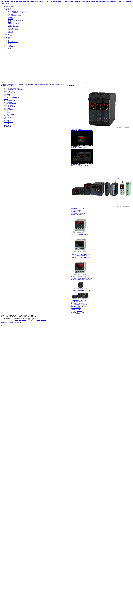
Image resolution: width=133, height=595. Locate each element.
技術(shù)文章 (11, 46)
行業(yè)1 (10, 39)
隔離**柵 (6, 119)
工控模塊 (6, 123)
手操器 (6, 111)
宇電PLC (6, 116)
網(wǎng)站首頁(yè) (9, 6)
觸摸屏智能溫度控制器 (13, 23)
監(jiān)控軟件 (7, 126)
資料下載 (6, 40)
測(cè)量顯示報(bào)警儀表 (14, 16)
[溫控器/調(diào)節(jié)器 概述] (101, 207)
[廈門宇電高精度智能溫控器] (78, 301)
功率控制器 (10, 14)
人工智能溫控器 (12, 25)
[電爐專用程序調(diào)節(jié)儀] (79, 305)
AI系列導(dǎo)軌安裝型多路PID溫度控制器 (81, 130)
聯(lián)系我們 (7, 48)
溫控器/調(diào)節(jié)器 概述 (78, 208)
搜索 (85, 82)
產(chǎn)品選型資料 (13, 42)
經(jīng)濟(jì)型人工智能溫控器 (78, 300)
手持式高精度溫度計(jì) (13, 32)
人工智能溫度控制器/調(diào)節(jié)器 (80, 254)
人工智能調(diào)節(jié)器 (14, 26)
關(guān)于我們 (8, 8)
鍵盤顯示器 (10, 17)
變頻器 (9, 22)
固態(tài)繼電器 (8, 125)
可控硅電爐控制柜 (8, 122)
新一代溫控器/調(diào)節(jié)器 (15, 11)
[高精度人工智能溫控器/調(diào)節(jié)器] (81, 278)
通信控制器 (10, 19)
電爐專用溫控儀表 (75, 212)
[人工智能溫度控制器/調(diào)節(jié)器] (80, 253)
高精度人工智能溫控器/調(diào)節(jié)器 (80, 280)
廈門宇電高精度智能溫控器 (77, 303)
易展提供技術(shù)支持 (6, 322)
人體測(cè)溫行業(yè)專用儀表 (15, 20)
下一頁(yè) (80, 311)
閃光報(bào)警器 (8, 120)
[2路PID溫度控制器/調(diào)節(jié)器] (80, 233)
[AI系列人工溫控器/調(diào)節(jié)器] (82, 164)
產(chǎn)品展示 (8, 9)
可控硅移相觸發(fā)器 (9, 117)
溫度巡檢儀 (10, 31)
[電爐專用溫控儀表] (76, 210)
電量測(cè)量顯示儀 (9, 114)
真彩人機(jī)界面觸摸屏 (13, 29)
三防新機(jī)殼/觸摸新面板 (77, 215)
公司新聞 (10, 35)
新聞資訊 (6, 34)
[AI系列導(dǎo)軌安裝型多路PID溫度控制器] (101, 129)
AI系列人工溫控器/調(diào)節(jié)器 (79, 165)
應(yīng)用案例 (7, 37)
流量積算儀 (7, 112)
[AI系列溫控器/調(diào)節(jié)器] (82, 146)
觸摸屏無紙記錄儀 (12, 28)
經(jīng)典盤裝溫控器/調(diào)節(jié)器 (17, 12)
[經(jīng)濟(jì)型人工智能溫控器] (80, 299)
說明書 (9, 43)
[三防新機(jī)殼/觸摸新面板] (78, 213)
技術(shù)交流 (7, 45)
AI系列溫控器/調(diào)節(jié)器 (78, 147)
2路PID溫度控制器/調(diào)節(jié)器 (79, 234)
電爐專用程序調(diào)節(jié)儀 (78, 306)
